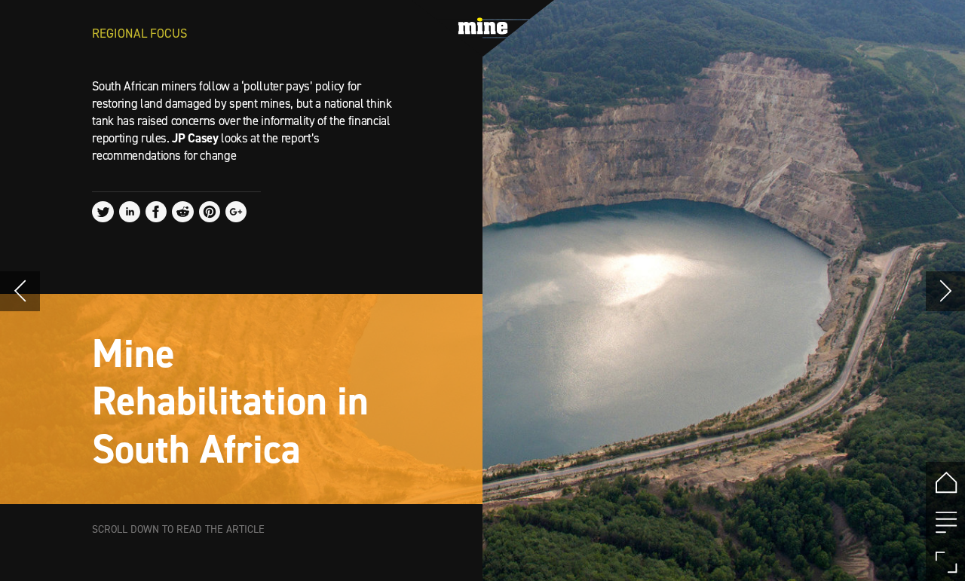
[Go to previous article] (20, 291)
